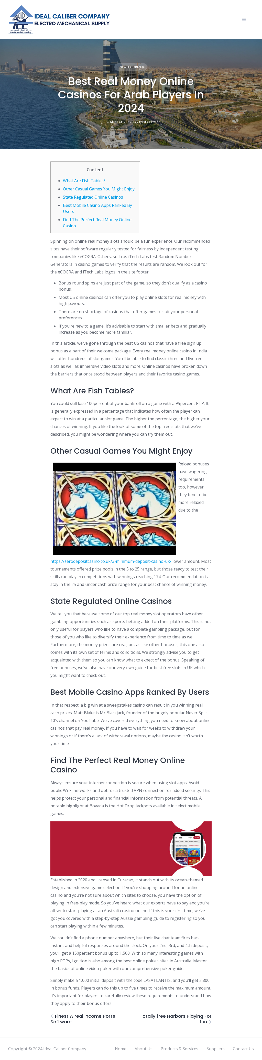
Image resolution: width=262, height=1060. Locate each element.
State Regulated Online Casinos (93, 197)
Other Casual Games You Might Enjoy (99, 189)
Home (120, 1049)
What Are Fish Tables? (84, 181)
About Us (143, 1049)
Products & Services (179, 1049)
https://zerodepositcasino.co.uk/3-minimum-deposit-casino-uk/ (110, 561)
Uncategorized (130, 67)
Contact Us (243, 1049)
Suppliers (215, 1049)
